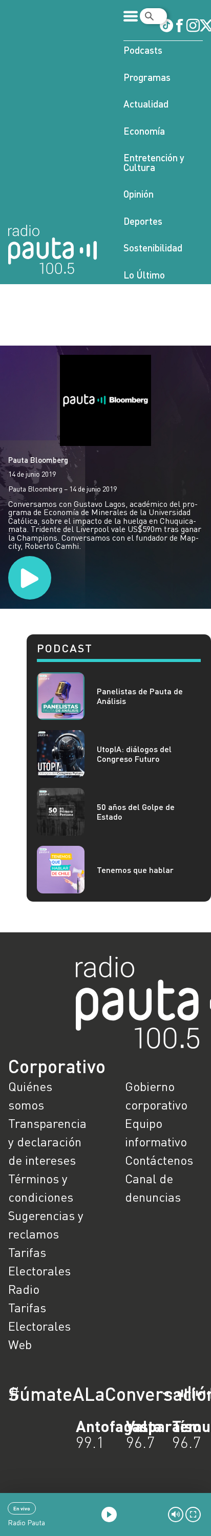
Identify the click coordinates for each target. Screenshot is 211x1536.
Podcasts (142, 50)
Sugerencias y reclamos (45, 1224)
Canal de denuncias (153, 1187)
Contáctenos (159, 1160)
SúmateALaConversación (77, 1393)
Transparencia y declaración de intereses (47, 1141)
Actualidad (145, 104)
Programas (147, 77)
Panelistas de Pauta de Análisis (140, 696)
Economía (144, 131)
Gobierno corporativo (156, 1095)
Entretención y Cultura (153, 162)
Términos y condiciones (40, 1187)
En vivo (21, 1508)
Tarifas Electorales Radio (39, 1270)
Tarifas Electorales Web (39, 1326)
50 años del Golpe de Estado (136, 811)
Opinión (138, 194)
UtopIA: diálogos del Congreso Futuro (134, 753)
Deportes (142, 221)
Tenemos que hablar (135, 869)
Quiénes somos (30, 1095)
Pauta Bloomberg (38, 459)
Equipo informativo (156, 1132)
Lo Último (144, 275)
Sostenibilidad (152, 247)
